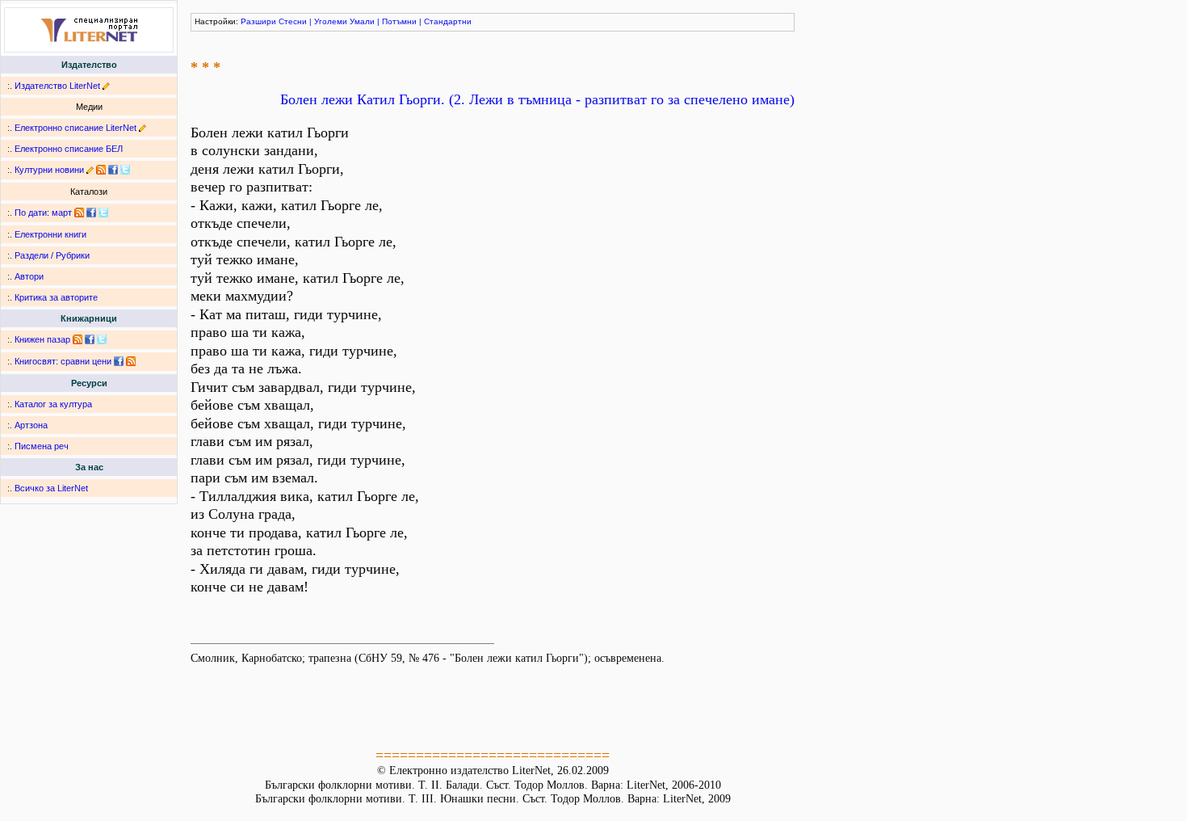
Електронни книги (50, 234)
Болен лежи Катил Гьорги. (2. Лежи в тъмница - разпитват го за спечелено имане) (537, 99)
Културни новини (49, 170)
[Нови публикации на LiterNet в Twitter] (103, 212)
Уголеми (330, 21)
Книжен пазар (42, 339)
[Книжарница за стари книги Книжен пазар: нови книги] (77, 339)
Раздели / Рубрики (52, 255)
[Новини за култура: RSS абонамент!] (101, 170)
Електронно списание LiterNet (75, 128)
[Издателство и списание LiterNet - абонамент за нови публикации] (79, 212)
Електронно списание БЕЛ (69, 149)
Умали (362, 21)
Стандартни (448, 21)
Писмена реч (42, 446)
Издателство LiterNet (57, 86)
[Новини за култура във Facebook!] (113, 170)
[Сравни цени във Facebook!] (119, 361)
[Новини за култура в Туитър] (125, 170)
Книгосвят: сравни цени (63, 361)
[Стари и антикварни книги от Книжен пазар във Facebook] (89, 339)
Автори (29, 276)
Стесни (293, 21)
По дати (31, 212)
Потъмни (399, 21)
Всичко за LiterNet (51, 488)
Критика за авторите (56, 297)
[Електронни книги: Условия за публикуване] (106, 86)
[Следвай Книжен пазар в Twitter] (102, 339)
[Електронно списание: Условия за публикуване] (142, 128)
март (62, 212)
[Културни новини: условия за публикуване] (90, 170)
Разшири (258, 21)
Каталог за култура (53, 404)
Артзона (31, 425)
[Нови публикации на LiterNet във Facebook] (91, 212)
